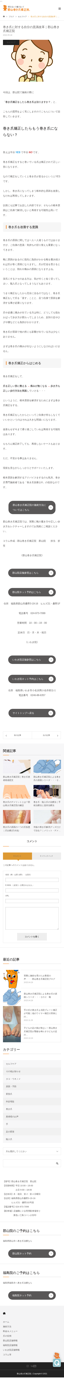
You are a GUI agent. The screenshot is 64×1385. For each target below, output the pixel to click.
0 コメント (17, 856)
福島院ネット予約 (21, 1295)
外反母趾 (10, 1101)
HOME (4, 1313)
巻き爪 (9, 1109)
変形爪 (9, 1094)
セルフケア (11, 42)
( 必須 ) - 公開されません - (19, 885)
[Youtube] (33, 1366)
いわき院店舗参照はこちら (26, 659)
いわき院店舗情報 (11, 1350)
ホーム (6, 1322)
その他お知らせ (13, 1071)
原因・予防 (11, 1086)
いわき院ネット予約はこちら (27, 679)
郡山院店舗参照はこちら (25, 573)
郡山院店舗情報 (10, 1340)
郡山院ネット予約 (21, 1253)
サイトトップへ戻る (23, 713)
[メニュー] (60, 8)
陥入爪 (9, 1139)
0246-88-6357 (38, 695)
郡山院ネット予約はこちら (26, 592)
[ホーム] (4, 16)
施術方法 (7, 1326)
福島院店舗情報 (10, 1345)
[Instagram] (27, 1366)
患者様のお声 (12, 1116)
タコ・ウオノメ (13, 1079)
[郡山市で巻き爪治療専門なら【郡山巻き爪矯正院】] (17, 8)
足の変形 (10, 1131)
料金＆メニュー (10, 1331)
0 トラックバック (46, 856)
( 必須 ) (18, 875)
